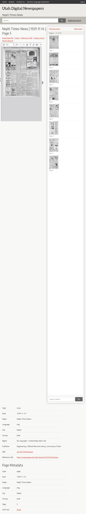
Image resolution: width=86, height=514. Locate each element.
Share (17, 38)
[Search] (62, 20)
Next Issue (78, 29)
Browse (11, 2)
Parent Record (7, 41)
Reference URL (26, 38)
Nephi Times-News (12, 14)
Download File (7, 38)
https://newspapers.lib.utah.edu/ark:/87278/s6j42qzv (37, 457)
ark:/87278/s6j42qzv (25, 452)
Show (19, 510)
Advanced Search (74, 20)
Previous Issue (54, 29)
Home (4, 2)
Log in (82, 2)
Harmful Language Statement (38, 2)
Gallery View (39, 38)
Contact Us (21, 2)
